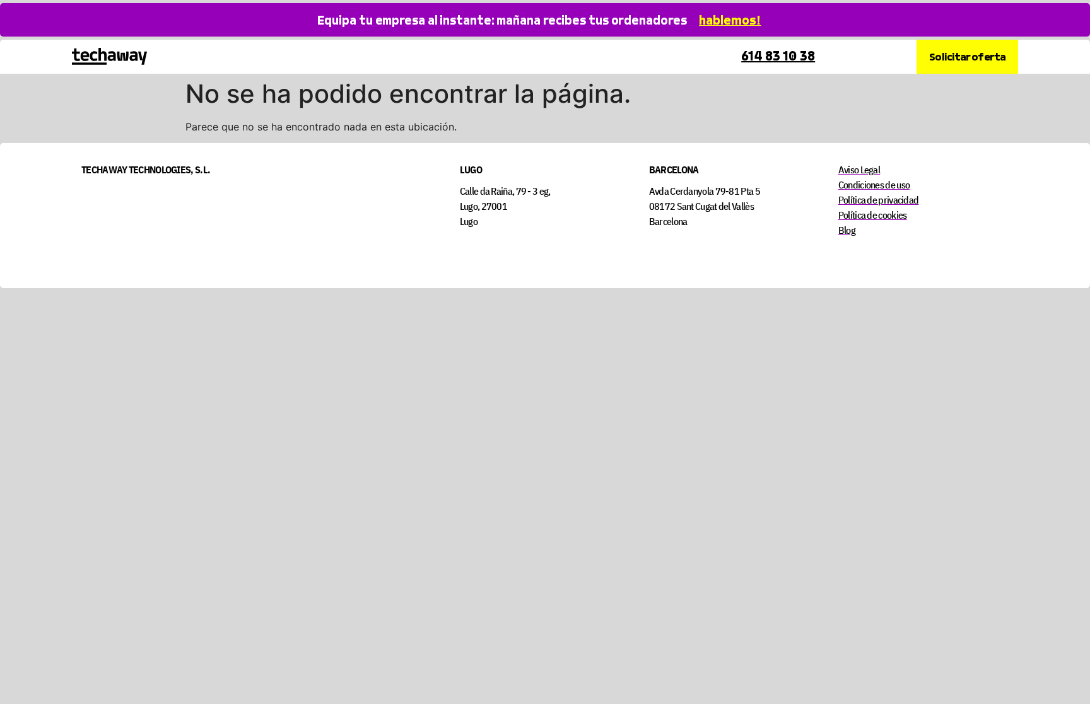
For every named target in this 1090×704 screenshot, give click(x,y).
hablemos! (730, 20)
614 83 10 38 (778, 55)
